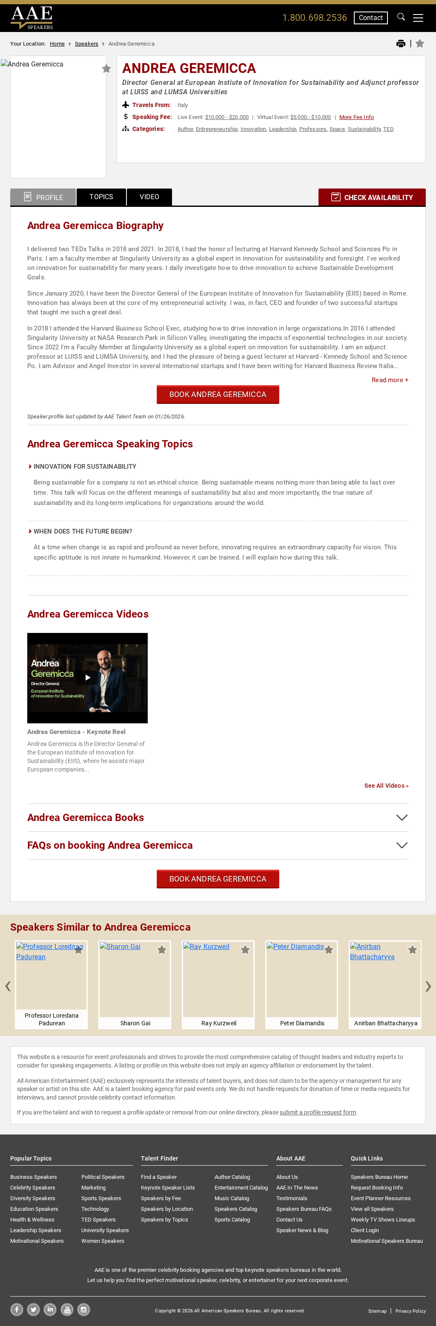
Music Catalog (232, 1198)
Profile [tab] (48, 198)
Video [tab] (149, 197)
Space (337, 129)
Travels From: (151, 105)
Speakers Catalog (236, 1209)
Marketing (93, 1187)
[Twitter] (33, 1314)
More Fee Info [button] (356, 117)
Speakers (86, 44)
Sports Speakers (101, 1198)
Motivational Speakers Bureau (387, 1241)
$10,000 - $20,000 (227, 117)
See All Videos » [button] (386, 785)
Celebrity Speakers (32, 1187)
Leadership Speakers (35, 1230)
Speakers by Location (167, 1209)
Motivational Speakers (37, 1241)
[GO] (401, 18)
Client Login (365, 1230)
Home (57, 44)
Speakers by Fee (161, 1198)
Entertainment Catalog (241, 1187)
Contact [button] (371, 18)
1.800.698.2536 (314, 17)
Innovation (254, 129)
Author (185, 129)
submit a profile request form (318, 1112)
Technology (95, 1209)
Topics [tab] (101, 197)
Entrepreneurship (217, 129)
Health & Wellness (32, 1219)
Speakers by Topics (164, 1219)
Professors (313, 129)
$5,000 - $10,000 (310, 117)
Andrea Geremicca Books (85, 818)
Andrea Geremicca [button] (189, 68)
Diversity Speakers (32, 1198)
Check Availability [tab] (378, 198)
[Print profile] (400, 44)
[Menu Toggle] (418, 18)
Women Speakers (102, 1241)
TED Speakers (98, 1219)
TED (388, 129)
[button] (7, 985)
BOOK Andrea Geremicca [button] (218, 394)
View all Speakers (372, 1209)
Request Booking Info (377, 1187)
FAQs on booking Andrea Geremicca (110, 845)
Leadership (283, 129)
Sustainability (364, 129)
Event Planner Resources (381, 1198)
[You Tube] (67, 1314)
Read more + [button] (390, 380)
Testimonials (291, 1198)
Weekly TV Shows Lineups (383, 1219)
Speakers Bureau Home (379, 1177)
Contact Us (289, 1219)
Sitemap (377, 1311)
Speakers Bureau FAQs (304, 1209)
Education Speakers (34, 1209)
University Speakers (105, 1230)
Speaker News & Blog (302, 1230)
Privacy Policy (411, 1311)
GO (401, 18)
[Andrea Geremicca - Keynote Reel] (87, 677)
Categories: (148, 128)
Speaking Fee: (151, 116)
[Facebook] (16, 1314)
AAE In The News (297, 1187)
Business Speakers (33, 1177)
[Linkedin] (50, 1314)
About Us (287, 1177)
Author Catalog (232, 1177)
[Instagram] (83, 1314)
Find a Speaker (159, 1177)
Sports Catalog (232, 1219)
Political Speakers (103, 1177)
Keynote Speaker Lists (168, 1187)
